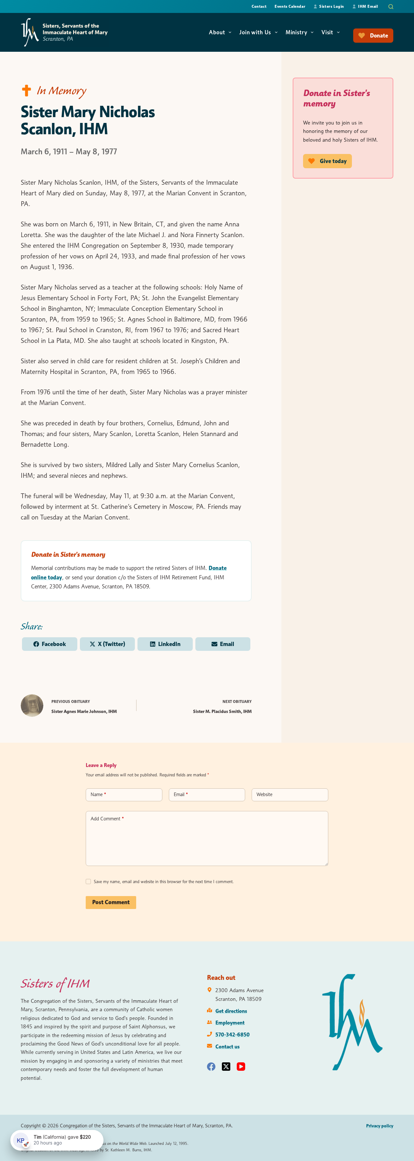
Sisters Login (331, 6)
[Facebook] (211, 1066)
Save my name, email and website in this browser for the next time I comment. (164, 881)
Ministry (296, 32)
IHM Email (368, 6)
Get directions (231, 1011)
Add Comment (107, 819)
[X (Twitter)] (226, 1066)
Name (98, 794)
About (217, 32)
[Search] (390, 6)
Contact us (227, 1046)
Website (264, 794)
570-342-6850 (232, 1034)
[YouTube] (241, 1066)
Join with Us (255, 32)
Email (181, 794)
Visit (327, 32)
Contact (259, 6)
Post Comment (111, 902)
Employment (230, 1022)
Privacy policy (379, 1126)
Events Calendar (290, 6)
